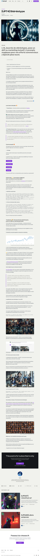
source (27, 126)
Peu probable (9, 167)
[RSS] (38, 555)
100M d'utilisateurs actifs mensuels (19, 131)
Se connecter (36, 1)
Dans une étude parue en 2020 (12, 261)
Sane (4, 14)
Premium (3, 9)
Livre (15, 1)
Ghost (19, 555)
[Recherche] (31, 1)
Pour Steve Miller (9, 269)
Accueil (10, 1)
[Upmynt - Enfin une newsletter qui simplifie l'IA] (4, 1)
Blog (13, 1)
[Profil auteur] (20, 473)
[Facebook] (29, 1)
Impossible (8, 170)
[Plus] (22, 1)
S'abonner (20, 463)
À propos (18, 1)
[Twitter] (27, 1)
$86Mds (28, 108)
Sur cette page (10, 59)
